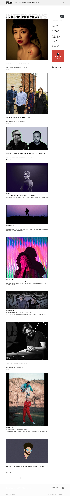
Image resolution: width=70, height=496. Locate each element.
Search (53, 14)
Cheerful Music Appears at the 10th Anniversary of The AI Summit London (57, 30)
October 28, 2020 (10, 279)
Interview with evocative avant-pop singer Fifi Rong (18, 63)
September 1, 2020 (10, 427)
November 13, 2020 (11, 225)
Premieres (29, 2)
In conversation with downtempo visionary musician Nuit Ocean (21, 281)
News (20, 2)
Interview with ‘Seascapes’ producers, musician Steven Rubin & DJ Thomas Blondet (25, 153)
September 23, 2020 (11, 310)
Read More (8, 69)
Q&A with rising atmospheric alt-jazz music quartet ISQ (19, 117)
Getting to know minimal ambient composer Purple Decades (20, 195)
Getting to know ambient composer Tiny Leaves (17, 363)
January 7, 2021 (10, 193)
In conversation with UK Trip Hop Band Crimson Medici (19, 312)
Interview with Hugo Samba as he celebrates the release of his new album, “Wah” (25, 466)
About (37, 2)
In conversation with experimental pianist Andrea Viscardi (19, 227)
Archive (10, 494)
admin (7, 193)
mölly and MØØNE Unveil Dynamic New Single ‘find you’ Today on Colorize (57, 45)
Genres (33, 2)
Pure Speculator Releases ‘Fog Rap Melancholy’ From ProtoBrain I (57, 25)
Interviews (24, 2)
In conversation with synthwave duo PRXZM (16, 429)
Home (16, 2)
